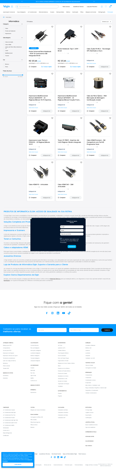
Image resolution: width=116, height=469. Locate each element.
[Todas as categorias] (12, 6)
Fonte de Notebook (10, 31)
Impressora (8, 33)
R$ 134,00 (5, 76)
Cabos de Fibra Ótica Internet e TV (13, 47)
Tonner (7, 55)
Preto (6, 66)
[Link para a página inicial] (3, 17)
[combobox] (37, 6)
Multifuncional (8, 53)
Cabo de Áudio (9, 42)
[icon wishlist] (106, 6)
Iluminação (7, 280)
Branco (7, 64)
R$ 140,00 (20, 76)
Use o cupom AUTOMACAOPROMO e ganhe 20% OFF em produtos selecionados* (58, 1)
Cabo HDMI (8, 44)
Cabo (6, 28)
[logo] (6, 6)
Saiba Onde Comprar (91, 63)
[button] (102, 6)
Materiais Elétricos (55, 278)
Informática (8, 17)
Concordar (17, 464)
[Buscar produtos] (17, 6)
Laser (6, 50)
